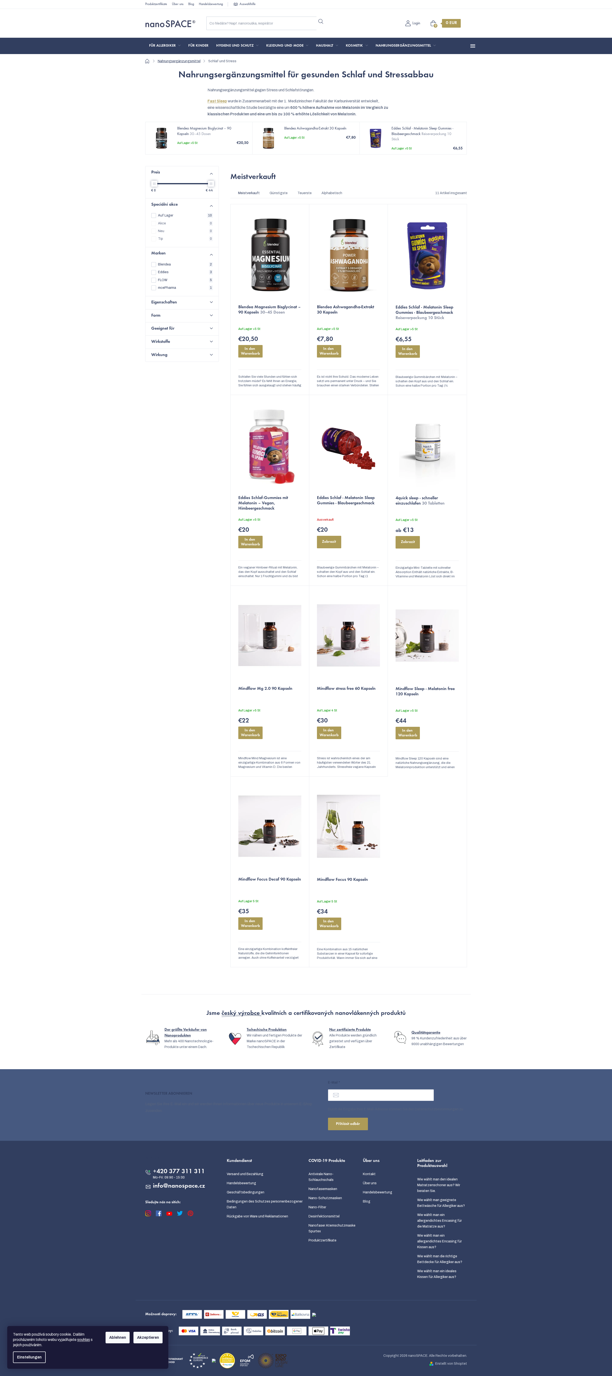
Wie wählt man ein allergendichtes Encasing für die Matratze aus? (439, 1220)
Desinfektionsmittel (324, 1216)
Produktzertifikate (156, 4)
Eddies (185, 272)
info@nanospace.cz (179, 1186)
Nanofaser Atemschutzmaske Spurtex (332, 1228)
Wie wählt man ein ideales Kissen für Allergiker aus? (436, 1274)
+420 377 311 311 (179, 1172)
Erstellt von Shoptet (451, 1363)
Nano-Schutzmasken (325, 1198)
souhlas (83, 1340)
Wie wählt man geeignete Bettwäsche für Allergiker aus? (441, 1203)
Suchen (320, 21)
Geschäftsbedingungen (245, 1192)
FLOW (185, 280)
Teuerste (304, 193)
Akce (185, 223)
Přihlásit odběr (348, 1124)
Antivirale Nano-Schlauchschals (321, 1177)
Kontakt (369, 1174)
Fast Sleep (217, 101)
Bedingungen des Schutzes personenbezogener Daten (265, 1204)
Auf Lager (185, 215)
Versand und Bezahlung (245, 1174)
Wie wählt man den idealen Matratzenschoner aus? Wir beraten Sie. (438, 1185)
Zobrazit (329, 542)
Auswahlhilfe (248, 4)
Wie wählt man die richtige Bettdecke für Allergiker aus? (439, 1259)
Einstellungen (29, 1357)
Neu (185, 231)
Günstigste (279, 193)
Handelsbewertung (211, 4)
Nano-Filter (317, 1207)
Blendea (185, 264)
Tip (185, 239)
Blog (191, 4)
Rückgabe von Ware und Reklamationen (257, 1216)
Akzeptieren (148, 1337)
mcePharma (185, 288)
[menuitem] (165, 46)
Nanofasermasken (323, 1189)
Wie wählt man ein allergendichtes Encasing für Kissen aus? (439, 1241)
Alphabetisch (332, 193)
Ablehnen (117, 1337)
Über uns (177, 4)
